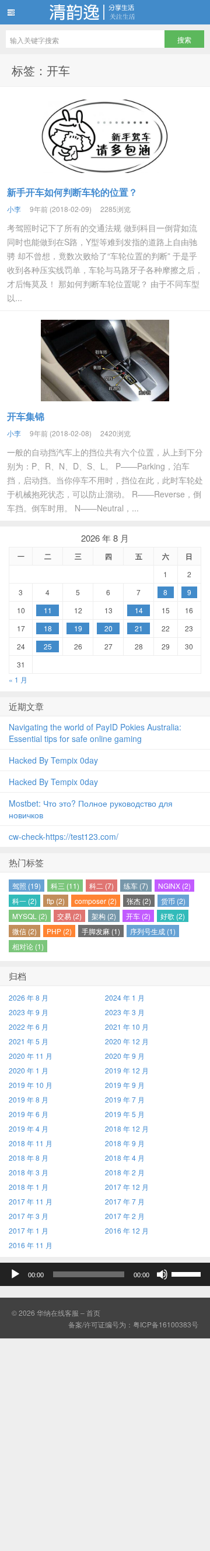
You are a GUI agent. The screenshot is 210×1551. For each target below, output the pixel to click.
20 (108, 628)
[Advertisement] (105, 1443)
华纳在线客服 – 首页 (68, 1312)
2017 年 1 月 (28, 1230)
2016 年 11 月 (30, 1245)
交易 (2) (69, 916)
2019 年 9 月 (125, 1085)
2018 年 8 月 (28, 1158)
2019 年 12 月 (127, 1070)
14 (139, 610)
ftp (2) (56, 901)
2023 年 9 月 (28, 1012)
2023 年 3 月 (125, 1012)
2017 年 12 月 (127, 1187)
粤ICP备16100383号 (165, 1324)
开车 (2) (138, 916)
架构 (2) (104, 916)
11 (48, 610)
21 (139, 628)
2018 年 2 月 (125, 1172)
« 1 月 (18, 679)
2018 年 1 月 (28, 1187)
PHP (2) (59, 931)
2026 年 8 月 (28, 997)
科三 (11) (65, 886)
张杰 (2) (139, 901)
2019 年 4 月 (28, 1128)
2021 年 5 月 (28, 1041)
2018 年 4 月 (125, 1158)
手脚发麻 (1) (101, 931)
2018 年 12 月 (127, 1128)
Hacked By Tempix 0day (53, 760)
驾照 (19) (26, 886)
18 (48, 628)
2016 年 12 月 (127, 1230)
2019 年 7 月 (125, 1099)
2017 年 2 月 (125, 1216)
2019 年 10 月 (30, 1085)
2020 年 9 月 (125, 1056)
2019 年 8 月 (28, 1099)
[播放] (15, 1274)
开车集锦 (25, 416)
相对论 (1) (28, 946)
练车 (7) (136, 886)
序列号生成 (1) (153, 931)
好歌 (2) (172, 916)
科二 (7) (101, 886)
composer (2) (96, 901)
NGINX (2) (174, 886)
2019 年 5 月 (125, 1114)
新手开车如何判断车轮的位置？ (72, 192)
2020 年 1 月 (28, 1070)
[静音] (162, 1274)
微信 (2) (24, 931)
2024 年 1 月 (125, 997)
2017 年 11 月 (30, 1201)
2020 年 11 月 (30, 1056)
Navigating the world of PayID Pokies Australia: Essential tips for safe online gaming (95, 732)
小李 (14, 209)
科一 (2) (24, 901)
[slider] (188, 1273)
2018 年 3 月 (28, 1172)
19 (78, 628)
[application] (105, 1274)
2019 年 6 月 (28, 1114)
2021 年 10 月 (127, 1026)
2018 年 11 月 (30, 1143)
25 (48, 646)
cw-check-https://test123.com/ (63, 836)
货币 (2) (173, 901)
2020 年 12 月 (127, 1041)
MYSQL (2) (29, 916)
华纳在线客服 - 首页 (105, 12)
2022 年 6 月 (28, 1026)
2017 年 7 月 (125, 1201)
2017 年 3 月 (28, 1216)
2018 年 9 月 (125, 1143)
